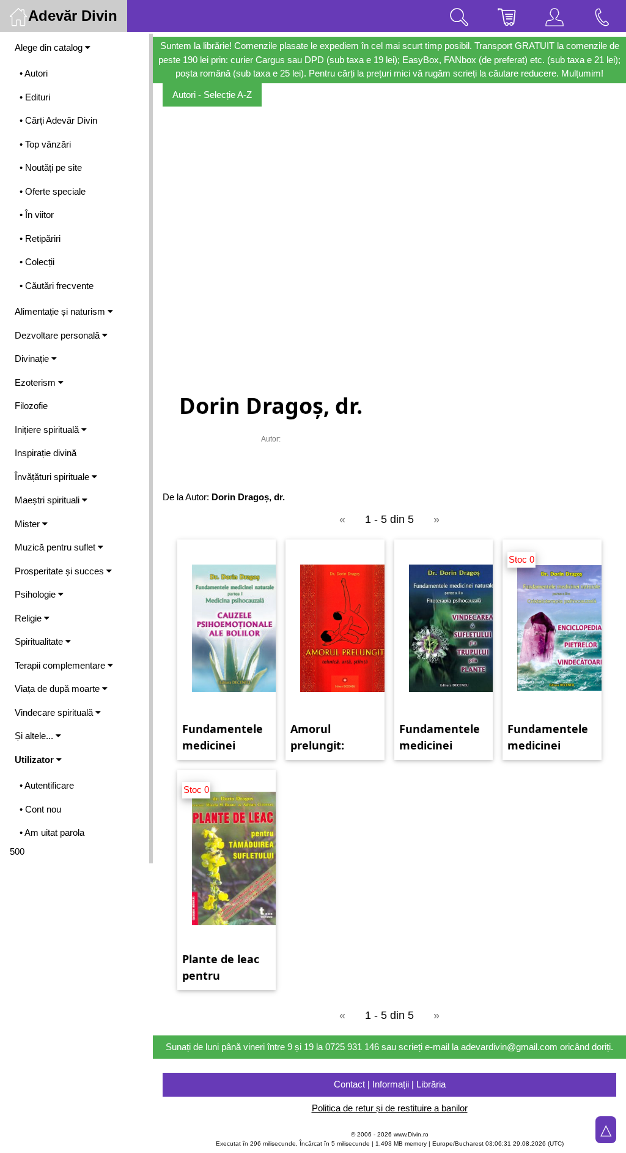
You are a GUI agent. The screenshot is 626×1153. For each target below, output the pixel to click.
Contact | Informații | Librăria (390, 1084)
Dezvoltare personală (58, 335)
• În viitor (37, 214)
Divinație (33, 358)
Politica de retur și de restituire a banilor (390, 1108)
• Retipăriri (40, 238)
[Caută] (459, 16)
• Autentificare (47, 785)
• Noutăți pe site (51, 167)
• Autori (34, 73)
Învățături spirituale (53, 476)
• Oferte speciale (53, 191)
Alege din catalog (50, 47)
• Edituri (35, 97)
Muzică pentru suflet (56, 547)
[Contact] (602, 16)
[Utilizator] (554, 16)
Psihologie (36, 594)
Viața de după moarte (58, 688)
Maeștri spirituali (48, 500)
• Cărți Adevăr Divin (58, 120)
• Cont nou (40, 809)
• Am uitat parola (52, 832)
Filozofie (31, 405)
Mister (28, 524)
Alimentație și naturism (61, 311)
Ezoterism (36, 382)
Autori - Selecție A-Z (212, 94)
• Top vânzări (45, 144)
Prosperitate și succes (60, 571)
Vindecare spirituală (55, 712)
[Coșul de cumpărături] (507, 16)
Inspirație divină (45, 453)
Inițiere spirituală (48, 429)
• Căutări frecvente (57, 285)
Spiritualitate (40, 641)
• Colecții (37, 262)
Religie (29, 618)
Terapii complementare (61, 665)
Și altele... (35, 735)
